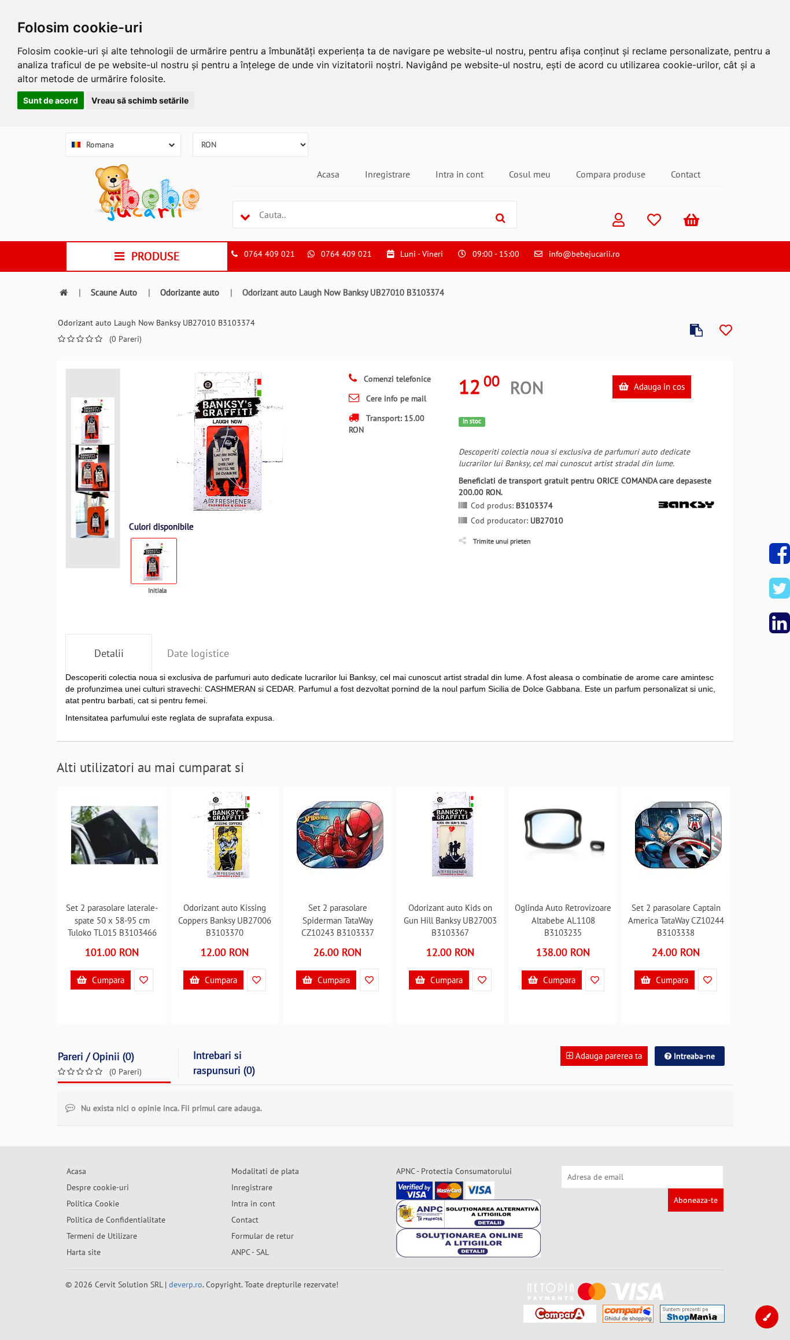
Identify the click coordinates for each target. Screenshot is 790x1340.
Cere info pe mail (395, 398)
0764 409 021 (269, 254)
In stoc (472, 421)
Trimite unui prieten (502, 541)
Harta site (84, 1252)
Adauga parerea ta (607, 1055)
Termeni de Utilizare (102, 1236)
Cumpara (107, 979)
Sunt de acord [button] (50, 100)
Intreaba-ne (693, 1056)
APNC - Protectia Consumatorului (454, 1171)
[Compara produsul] (696, 330)
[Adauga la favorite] (725, 330)
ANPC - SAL (250, 1252)
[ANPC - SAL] (468, 1213)
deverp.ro (185, 1284)
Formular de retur (262, 1236)
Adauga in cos (658, 386)
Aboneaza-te (696, 1200)
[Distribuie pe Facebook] (779, 553)
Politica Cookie (93, 1203)
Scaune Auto (114, 292)
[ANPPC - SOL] (468, 1242)
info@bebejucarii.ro (584, 254)
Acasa (328, 174)
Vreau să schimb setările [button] (140, 100)
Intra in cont (459, 174)
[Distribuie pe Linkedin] (779, 623)
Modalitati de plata (265, 1171)
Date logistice (198, 653)
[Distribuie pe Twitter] (779, 588)
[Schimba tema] (766, 1316)
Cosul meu (530, 174)
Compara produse (610, 174)
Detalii (109, 653)
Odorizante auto (189, 292)
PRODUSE (155, 256)
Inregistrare (387, 174)
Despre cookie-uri (98, 1187)
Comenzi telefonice (396, 379)
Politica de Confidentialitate (116, 1220)
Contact (685, 174)
